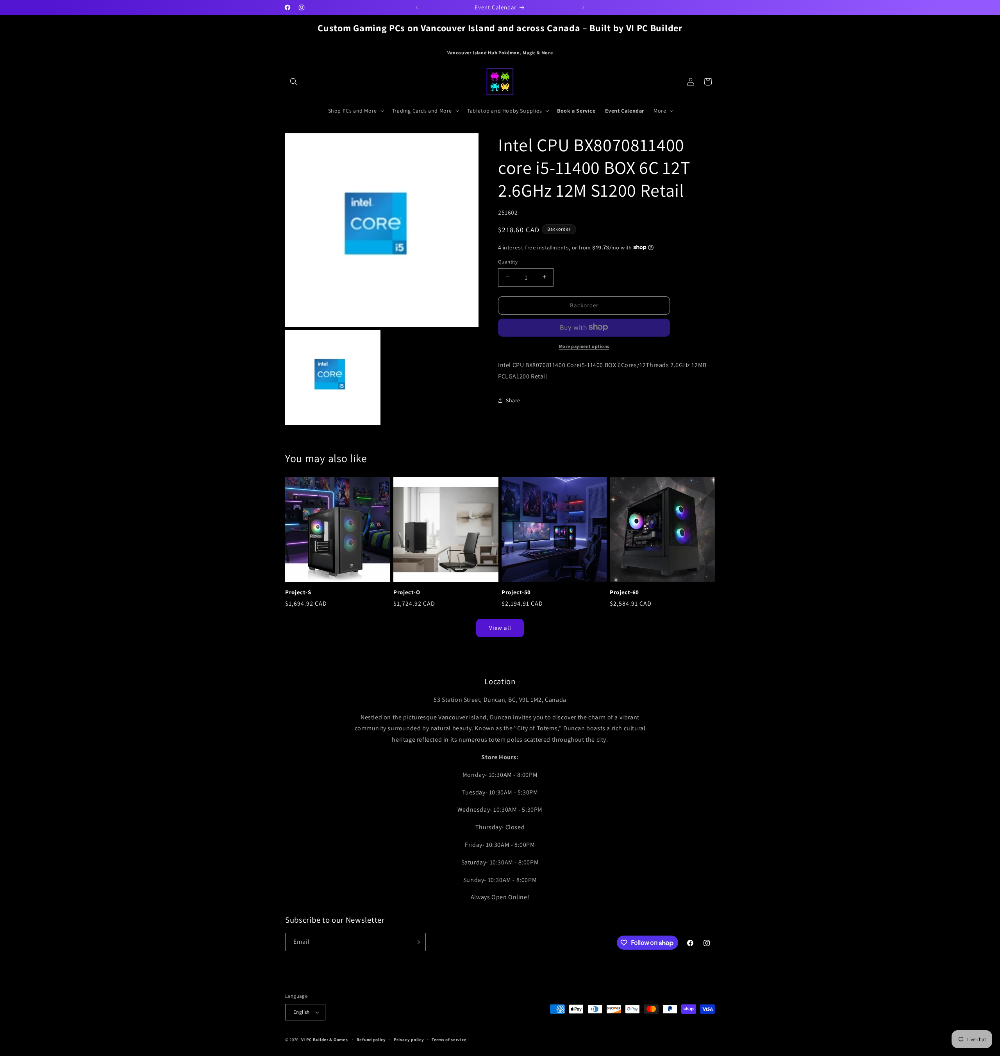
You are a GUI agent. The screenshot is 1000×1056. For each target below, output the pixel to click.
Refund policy (371, 1039)
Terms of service (449, 1039)
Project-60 (624, 592)
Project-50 (516, 592)
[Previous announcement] (416, 7)
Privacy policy (409, 1039)
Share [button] (513, 399)
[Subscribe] (416, 942)
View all (500, 627)
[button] (293, 81)
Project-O (406, 592)
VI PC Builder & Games (324, 1039)
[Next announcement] (583, 7)
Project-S (298, 592)
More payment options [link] (584, 346)
